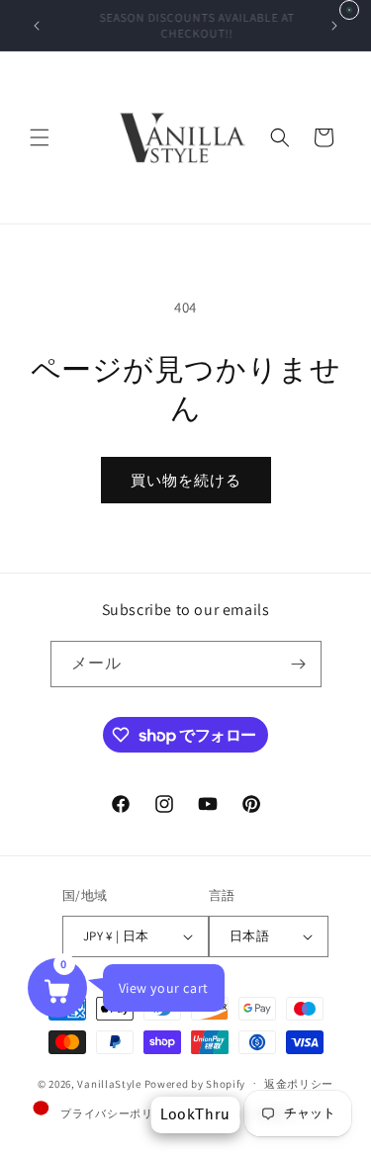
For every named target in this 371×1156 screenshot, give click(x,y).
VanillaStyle (108, 1083)
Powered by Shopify (195, 1083)
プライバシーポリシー (118, 1113)
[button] (39, 137)
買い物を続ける (186, 480)
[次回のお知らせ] (334, 25)
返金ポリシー (298, 1084)
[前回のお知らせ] (36, 25)
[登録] (299, 664)
